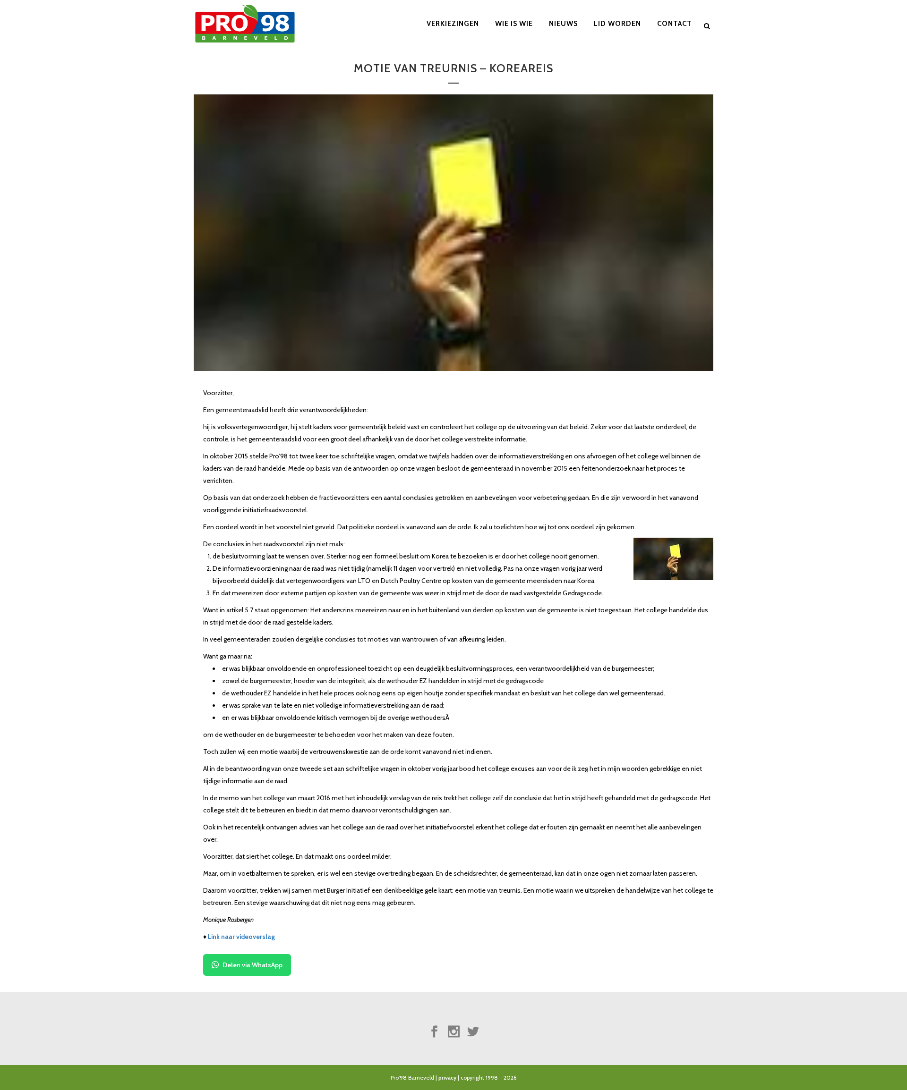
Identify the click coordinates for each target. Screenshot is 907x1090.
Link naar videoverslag (241, 936)
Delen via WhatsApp (252, 965)
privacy (447, 1077)
